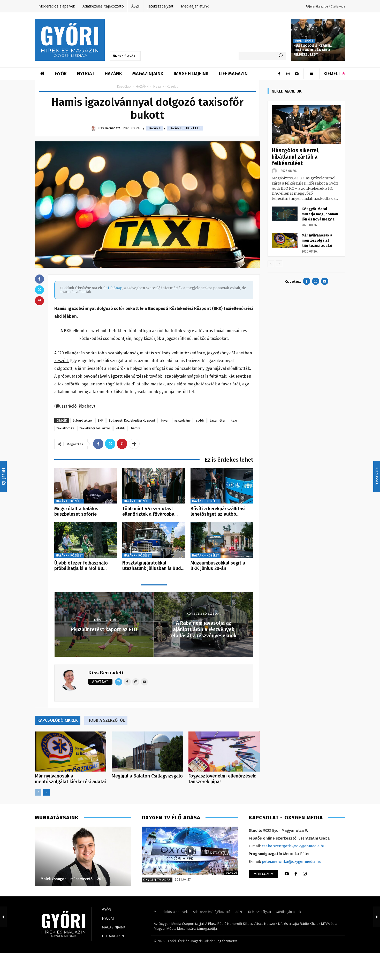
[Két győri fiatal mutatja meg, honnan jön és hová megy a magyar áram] (285, 214)
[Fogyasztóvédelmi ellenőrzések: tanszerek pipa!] (224, 751)
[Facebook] (279, 74)
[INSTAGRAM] (305, 874)
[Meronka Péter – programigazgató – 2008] (83, 856)
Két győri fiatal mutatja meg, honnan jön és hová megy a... (320, 214)
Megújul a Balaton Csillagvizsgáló (147, 776)
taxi (234, 420)
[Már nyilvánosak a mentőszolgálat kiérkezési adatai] (70, 751)
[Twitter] (110, 444)
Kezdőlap (124, 86)
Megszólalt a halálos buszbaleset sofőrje (76, 511)
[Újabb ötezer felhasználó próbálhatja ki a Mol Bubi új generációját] (85, 540)
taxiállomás (65, 428)
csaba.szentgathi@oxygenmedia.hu (294, 846)
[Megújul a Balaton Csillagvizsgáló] (147, 751)
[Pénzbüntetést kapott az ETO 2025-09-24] (3, 916)
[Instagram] (288, 74)
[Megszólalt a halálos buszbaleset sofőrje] (85, 486)
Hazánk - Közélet (184, 128)
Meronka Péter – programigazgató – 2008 (76, 879)
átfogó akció (82, 420)
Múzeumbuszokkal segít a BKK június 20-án (218, 565)
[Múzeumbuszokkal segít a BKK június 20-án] (222, 540)
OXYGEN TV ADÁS (157, 880)
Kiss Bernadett (106, 673)
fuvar (165, 420)
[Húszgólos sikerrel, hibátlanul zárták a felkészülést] (306, 124)
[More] (134, 444)
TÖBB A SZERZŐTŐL (106, 720)
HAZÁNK (142, 86)
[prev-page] (38, 792)
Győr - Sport (304, 40)
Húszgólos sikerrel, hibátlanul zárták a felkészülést (312, 50)
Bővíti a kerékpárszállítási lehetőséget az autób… (218, 511)
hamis (135, 428)
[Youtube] (297, 74)
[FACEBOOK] (296, 874)
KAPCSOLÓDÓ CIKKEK (57, 720)
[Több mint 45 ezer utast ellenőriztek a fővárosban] (153, 486)
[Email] (118, 681)
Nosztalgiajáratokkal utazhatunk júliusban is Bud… (153, 565)
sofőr (200, 420)
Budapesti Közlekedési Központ (132, 420)
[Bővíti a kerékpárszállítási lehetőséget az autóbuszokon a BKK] (222, 486)
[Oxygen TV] (190, 851)
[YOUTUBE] (287, 874)
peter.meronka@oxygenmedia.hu (292, 861)
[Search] (281, 56)
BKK (100, 420)
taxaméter (218, 420)
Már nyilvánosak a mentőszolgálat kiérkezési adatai (70, 778)
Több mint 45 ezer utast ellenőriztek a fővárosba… (150, 511)
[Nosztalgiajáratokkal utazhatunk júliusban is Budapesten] (153, 540)
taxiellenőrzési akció (95, 428)
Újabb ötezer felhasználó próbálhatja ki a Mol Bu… (81, 565)
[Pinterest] (122, 444)
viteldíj (120, 428)
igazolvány (182, 420)
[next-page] (46, 792)
